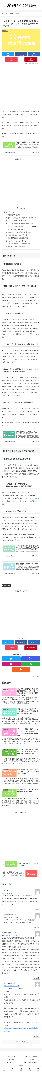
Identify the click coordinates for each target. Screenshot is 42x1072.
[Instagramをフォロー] (30, 658)
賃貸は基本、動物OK (14, 215)
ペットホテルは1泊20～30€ (16, 246)
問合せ (21, 1065)
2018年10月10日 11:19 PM (11, 917)
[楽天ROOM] (11, 664)
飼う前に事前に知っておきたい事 (16, 235)
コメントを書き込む (21, 1042)
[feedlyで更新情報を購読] (30, 664)
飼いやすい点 (10, 212)
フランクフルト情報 (30, 1057)
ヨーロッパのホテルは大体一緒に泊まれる (21, 224)
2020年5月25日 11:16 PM (11, 986)
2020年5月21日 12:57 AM (9, 935)
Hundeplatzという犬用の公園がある (19, 232)
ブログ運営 (30, 1060)
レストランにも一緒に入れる (17, 221)
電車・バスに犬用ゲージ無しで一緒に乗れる (22, 218)
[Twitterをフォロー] (11, 658)
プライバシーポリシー (31, 1063)
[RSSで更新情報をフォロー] (21, 669)
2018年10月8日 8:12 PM (9, 893)
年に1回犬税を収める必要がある (18, 238)
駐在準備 (11, 1060)
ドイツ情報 (7, 585)
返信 (37, 909)
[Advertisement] (21, 87)
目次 (18, 208)
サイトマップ (11, 1063)
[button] (38, 528)
